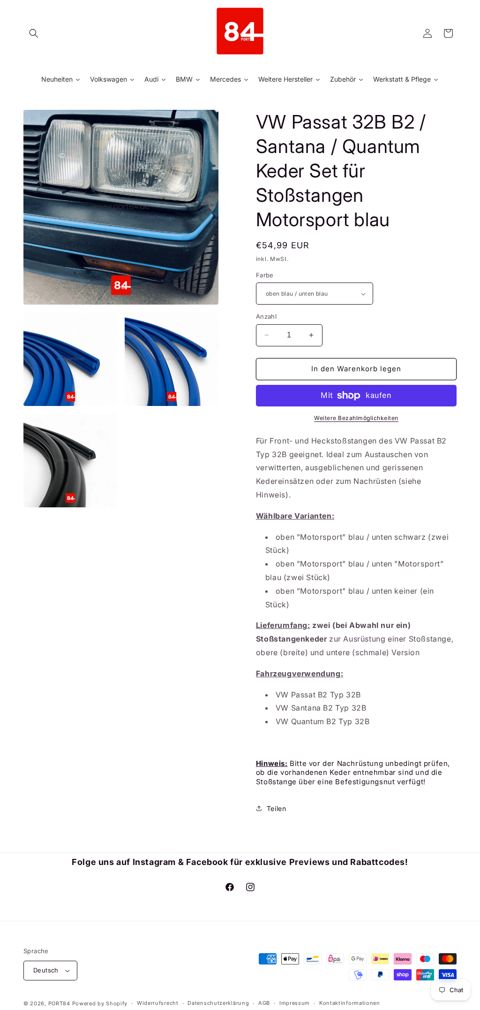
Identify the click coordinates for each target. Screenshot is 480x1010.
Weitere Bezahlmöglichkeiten (356, 417)
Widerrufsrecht (158, 1003)
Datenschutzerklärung (218, 1003)
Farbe (265, 275)
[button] (33, 33)
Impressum (294, 1003)
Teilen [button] (276, 808)
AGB (264, 1003)
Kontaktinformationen (349, 1003)
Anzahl (266, 316)
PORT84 (59, 1003)
